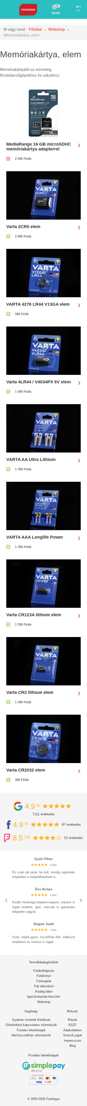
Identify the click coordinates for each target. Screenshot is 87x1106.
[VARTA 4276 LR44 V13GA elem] (43, 273)
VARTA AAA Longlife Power (34, 537)
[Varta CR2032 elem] (43, 738)
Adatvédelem (72, 1030)
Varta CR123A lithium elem (33, 614)
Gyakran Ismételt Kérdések (31, 1020)
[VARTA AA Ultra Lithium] (43, 428)
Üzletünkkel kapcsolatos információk (31, 1025)
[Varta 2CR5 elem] (43, 195)
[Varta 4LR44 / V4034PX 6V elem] (43, 350)
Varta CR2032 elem (25, 770)
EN (78, 10)
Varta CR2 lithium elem (29, 692)
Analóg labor (43, 991)
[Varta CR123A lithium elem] (43, 583)
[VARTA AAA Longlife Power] (43, 506)
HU (78, 6)
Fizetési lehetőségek (31, 1030)
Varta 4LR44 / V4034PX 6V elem (38, 381)
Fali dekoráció (44, 986)
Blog (72, 1045)
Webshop (43, 1002)
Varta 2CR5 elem (23, 226)
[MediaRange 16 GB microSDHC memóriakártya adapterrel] (43, 113)
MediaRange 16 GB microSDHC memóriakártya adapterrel (38, 146)
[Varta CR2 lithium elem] (43, 661)
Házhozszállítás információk (31, 1035)
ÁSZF (72, 1025)
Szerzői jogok (72, 1035)
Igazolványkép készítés (43, 996)
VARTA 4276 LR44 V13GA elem (38, 304)
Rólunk (72, 1020)
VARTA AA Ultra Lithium (31, 459)
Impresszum (72, 1040)
